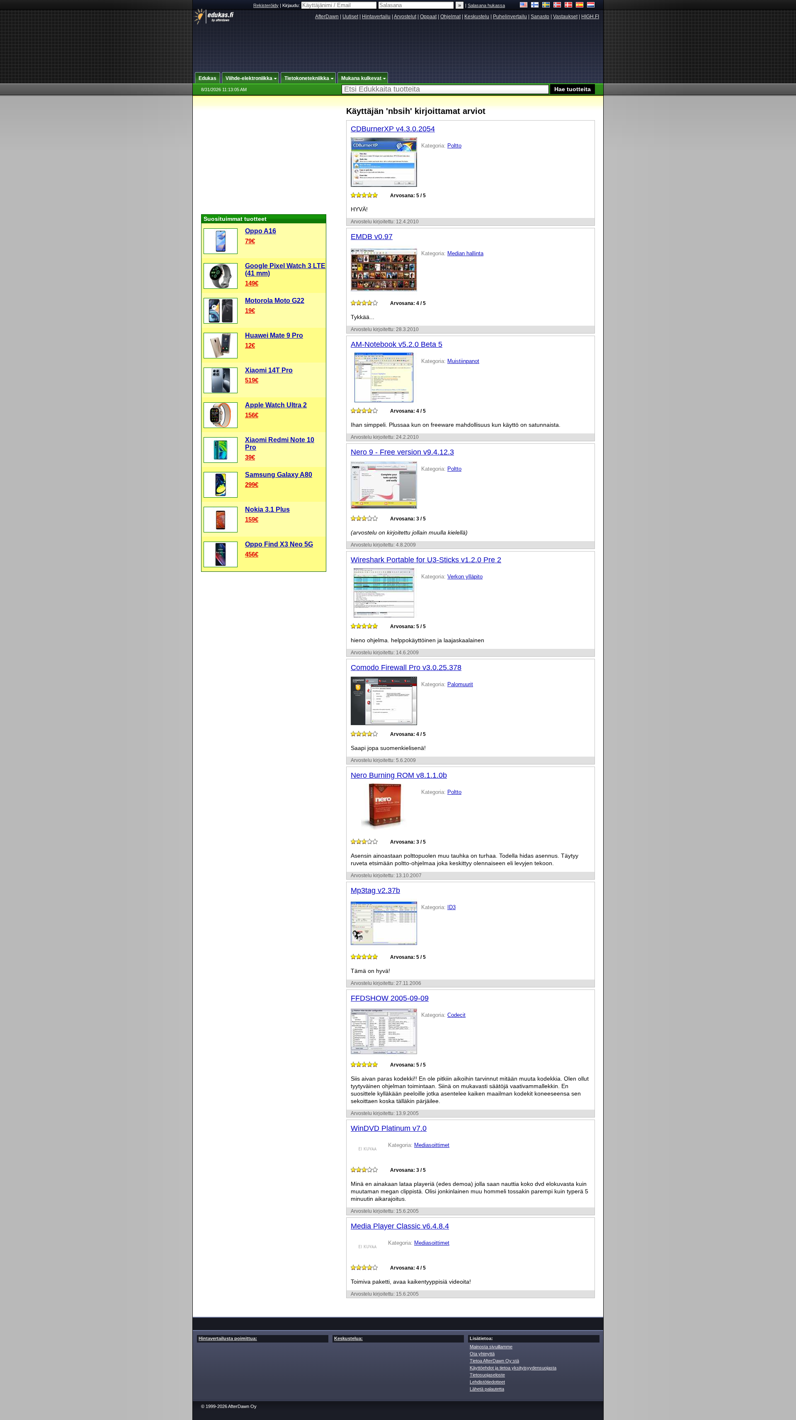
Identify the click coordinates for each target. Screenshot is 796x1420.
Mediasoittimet (431, 1145)
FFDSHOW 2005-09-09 (390, 998)
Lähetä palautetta (487, 1388)
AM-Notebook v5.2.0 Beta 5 (396, 344)
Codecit (456, 1015)
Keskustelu (476, 16)
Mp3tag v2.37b (375, 890)
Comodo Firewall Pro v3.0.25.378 (406, 667)
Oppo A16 (260, 231)
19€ (250, 310)
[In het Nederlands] (591, 5)
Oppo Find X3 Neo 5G (279, 544)
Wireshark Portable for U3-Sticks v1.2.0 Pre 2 (426, 560)
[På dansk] (569, 5)
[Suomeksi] (535, 5)
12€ (250, 345)
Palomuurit (460, 684)
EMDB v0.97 (372, 236)
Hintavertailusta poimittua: (228, 1338)
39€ (250, 457)
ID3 (451, 907)
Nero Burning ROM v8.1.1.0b (399, 775)
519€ (251, 380)
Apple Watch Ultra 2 (276, 405)
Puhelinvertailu (510, 16)
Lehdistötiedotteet (487, 1381)
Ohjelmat (450, 16)
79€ (250, 240)
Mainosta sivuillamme (491, 1346)
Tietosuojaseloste (487, 1374)
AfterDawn (327, 16)
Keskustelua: (348, 1338)
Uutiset (350, 16)
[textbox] (445, 89)
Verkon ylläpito (465, 576)
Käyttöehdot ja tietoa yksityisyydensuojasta (513, 1367)
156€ (251, 415)
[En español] (580, 5)
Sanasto (540, 16)
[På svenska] (546, 5)
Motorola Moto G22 (274, 300)
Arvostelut (405, 16)
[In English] (524, 5)
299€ (251, 484)
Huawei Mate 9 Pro (274, 335)
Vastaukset (565, 16)
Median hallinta (465, 253)
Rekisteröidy (266, 5)
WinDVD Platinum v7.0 (389, 1128)
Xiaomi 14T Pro (269, 370)
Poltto (454, 146)
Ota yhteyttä (482, 1353)
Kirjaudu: (291, 5)
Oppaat (428, 16)
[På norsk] (557, 5)
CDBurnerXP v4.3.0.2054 (393, 129)
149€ (251, 283)
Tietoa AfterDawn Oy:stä (494, 1360)
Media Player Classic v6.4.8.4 (400, 1226)
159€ (251, 519)
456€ (251, 554)
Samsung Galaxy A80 (278, 474)
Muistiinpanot (463, 361)
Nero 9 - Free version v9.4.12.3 (402, 452)
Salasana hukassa (486, 5)
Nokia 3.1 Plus (267, 509)
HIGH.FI (590, 16)
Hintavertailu (376, 16)
